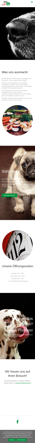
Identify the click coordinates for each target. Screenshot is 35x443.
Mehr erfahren (5, 188)
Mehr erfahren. (22, 440)
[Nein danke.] (33, 436)
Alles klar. (12, 440)
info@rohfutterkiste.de (23, 383)
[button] (9, 195)
